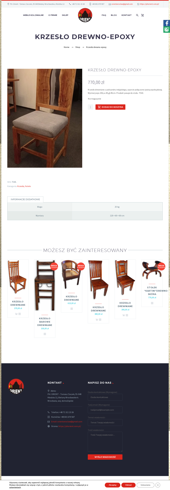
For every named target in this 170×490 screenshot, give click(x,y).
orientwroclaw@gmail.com (122, 4)
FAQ (104, 15)
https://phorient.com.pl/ (149, 4)
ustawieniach (15, 487)
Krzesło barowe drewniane (44, 321)
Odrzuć (128, 485)
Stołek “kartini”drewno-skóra (156, 290)
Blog (114, 15)
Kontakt (127, 15)
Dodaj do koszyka (112, 107)
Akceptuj (112, 485)
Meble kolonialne (33, 15)
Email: (54, 421)
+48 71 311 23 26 (78, 4)
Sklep (65, 15)
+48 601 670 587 (98, 4)
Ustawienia (145, 485)
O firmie (52, 15)
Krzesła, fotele (24, 186)
